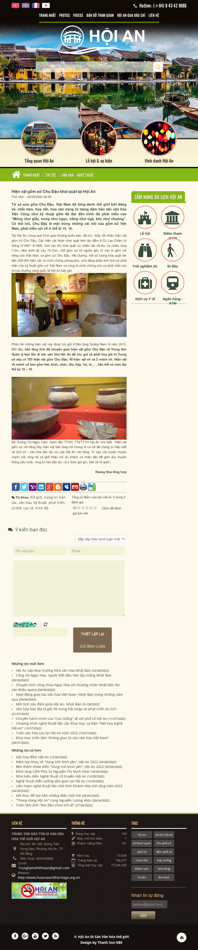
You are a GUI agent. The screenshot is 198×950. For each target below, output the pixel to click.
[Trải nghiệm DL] (145, 254)
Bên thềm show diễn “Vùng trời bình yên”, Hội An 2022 (60, 766)
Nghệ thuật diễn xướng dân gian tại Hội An (50, 781)
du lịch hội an (164, 835)
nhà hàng (164, 869)
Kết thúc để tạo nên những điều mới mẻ (48, 795)
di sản (142, 877)
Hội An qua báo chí (131, 16)
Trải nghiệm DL (145, 266)
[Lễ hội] (145, 221)
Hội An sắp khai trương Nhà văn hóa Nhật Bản (53, 670)
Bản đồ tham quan (100, 16)
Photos (64, 16)
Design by (101, 942)
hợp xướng (164, 860)
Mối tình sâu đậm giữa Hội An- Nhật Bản (48, 704)
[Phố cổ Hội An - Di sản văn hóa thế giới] (99, 39)
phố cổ (141, 852)
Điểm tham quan (172, 235)
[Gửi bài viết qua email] (75, 486)
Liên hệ (153, 16)
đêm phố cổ (164, 852)
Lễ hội (145, 233)
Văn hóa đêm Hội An (32, 757)
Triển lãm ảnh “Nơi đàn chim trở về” (45, 805)
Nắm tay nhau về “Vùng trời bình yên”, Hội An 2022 (57, 762)
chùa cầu (142, 860)
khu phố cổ (164, 843)
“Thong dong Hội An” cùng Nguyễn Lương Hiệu (53, 800)
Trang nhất (47, 16)
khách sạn (141, 869)
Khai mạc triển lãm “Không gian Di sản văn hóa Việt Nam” (62, 737)
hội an (142, 835)
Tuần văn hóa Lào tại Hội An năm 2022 (47, 733)
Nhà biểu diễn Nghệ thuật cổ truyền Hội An (51, 776)
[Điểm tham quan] (172, 221)
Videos (78, 16)
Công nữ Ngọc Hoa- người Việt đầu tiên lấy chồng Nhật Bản (64, 675)
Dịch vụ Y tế (145, 299)
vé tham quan (142, 843)
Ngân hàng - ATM (173, 301)
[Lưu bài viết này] (92, 486)
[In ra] (83, 486)
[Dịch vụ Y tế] (145, 286)
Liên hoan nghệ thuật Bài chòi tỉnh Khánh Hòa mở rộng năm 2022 (69, 786)
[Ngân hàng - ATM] (172, 286)
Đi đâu (172, 266)
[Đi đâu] (172, 254)
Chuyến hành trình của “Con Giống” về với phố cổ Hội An (61, 718)
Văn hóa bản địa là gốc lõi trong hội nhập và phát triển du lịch (66, 709)
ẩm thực (164, 877)
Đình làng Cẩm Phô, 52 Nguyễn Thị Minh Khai (53, 771)
